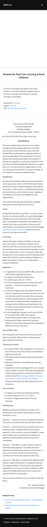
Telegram (6, 522)
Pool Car (13, 106)
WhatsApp (15, 522)
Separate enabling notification (14, 229)
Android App (24, 522)
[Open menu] (42, 5)
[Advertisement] (23, 40)
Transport (16, 103)
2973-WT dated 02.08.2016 (16, 108)
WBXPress (7, 5)
